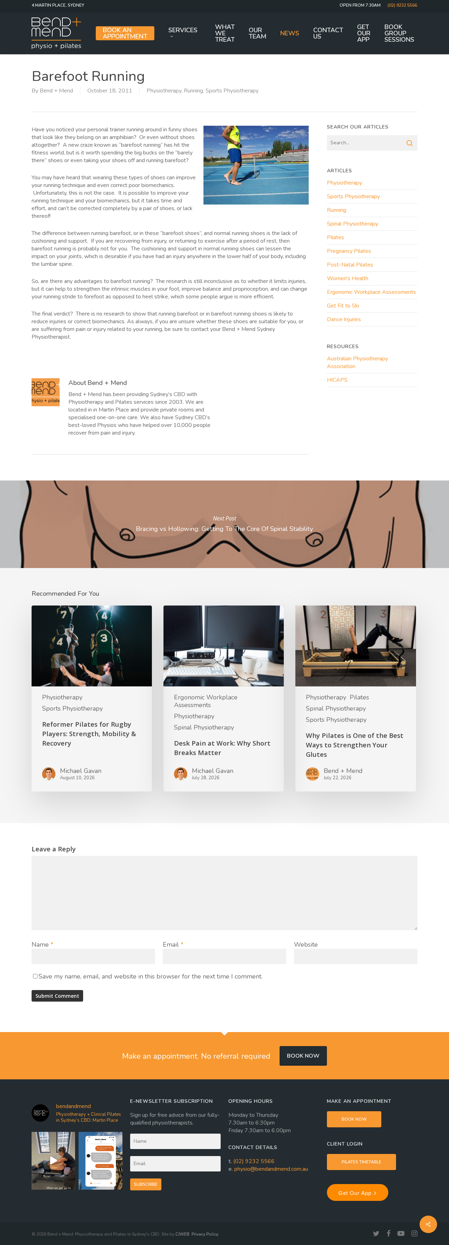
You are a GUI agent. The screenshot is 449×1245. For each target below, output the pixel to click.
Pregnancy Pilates (349, 251)
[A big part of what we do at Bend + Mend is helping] (53, 1161)
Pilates (335, 237)
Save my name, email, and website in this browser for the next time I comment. (150, 976)
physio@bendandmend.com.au (271, 1169)
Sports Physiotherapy (232, 91)
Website (306, 944)
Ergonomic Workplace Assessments (371, 292)
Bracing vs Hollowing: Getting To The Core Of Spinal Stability (224, 524)
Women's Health (347, 278)
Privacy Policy (205, 1234)
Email (173, 944)
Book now (303, 1056)
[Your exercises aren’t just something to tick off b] (100, 1161)
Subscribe (146, 1184)
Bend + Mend (56, 91)
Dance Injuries (344, 319)
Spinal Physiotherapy (352, 224)
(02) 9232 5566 (254, 1161)
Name (42, 944)
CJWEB (182, 1234)
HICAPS (337, 380)
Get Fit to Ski (343, 306)
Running (193, 91)
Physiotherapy (164, 91)
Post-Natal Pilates (350, 265)
